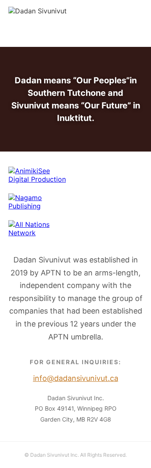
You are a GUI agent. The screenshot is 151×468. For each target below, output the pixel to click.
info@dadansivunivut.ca (46, 36)
